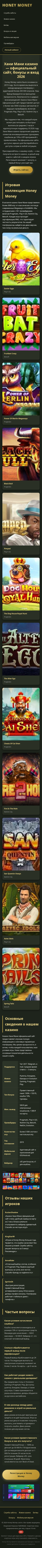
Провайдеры (9, 43)
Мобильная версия (11, 37)
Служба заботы (10, 13)
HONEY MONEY (17, 5)
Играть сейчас (21, 169)
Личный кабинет (12, 50)
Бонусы (12, 1517)
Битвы (6, 25)
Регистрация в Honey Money (21, 1475)
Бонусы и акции (10, 31)
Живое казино (9, 19)
